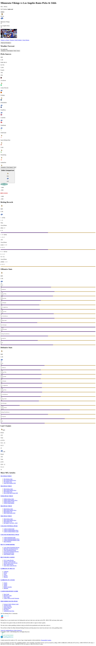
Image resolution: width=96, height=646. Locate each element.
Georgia (5, 575)
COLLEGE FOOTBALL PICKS (9, 526)
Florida (5, 572)
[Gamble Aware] (48, 634)
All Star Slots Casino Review (10, 563)
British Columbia (8, 587)
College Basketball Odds (9, 537)
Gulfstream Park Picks (9, 611)
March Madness (7, 541)
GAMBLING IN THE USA (8, 568)
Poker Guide (7, 597)
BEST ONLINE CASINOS (8, 557)
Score (18, 50)
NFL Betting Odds (8, 479)
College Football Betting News (11, 530)
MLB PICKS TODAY (6, 506)
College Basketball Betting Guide (12, 540)
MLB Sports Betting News (10, 510)
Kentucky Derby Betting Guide (11, 604)
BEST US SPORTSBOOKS (8, 544)
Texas (5, 574)
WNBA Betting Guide (9, 501)
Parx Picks (6, 609)
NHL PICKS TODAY (6, 516)
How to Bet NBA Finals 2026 (11, 493)
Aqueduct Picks (7, 605)
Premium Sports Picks (9, 553)
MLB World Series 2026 (9, 513)
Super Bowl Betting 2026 (10, 483)
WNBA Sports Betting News (10, 500)
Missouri (6, 577)
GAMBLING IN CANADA (8, 580)
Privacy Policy (13, 630)
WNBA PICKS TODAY (7, 496)
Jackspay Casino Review (9, 561)
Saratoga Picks (7, 608)
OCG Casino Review (9, 560)
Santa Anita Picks (8, 607)
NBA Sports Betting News (10, 490)
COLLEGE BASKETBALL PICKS (10, 534)
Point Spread (9, 50)
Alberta (5, 585)
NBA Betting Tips (8, 491)
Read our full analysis (6, 42)
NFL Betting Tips (8, 481)
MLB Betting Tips (8, 511)
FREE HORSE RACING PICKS (9, 601)
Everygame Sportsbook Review (11, 551)
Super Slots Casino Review (10, 565)
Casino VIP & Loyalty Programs (11, 598)
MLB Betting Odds (8, 509)
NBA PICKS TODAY (6, 486)
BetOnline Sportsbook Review (11, 548)
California (6, 571)
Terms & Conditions (5, 630)
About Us (19, 630)
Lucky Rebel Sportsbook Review (11, 547)
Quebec (5, 584)
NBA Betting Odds (8, 489)
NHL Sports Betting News (10, 520)
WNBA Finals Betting (9, 503)
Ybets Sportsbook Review (10, 550)
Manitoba (6, 588)
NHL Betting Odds (8, 519)
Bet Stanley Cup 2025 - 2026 (10, 523)
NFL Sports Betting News (10, 480)
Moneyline (3, 50)
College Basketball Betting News (11, 539)
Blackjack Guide (8, 595)
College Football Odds (9, 529)
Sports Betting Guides (9, 554)
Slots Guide (6, 594)
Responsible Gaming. (46, 640)
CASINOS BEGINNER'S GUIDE (9, 591)
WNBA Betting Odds (9, 499)
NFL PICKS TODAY (6, 476)
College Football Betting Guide (11, 531)
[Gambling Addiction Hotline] (48, 637)
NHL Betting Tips (8, 521)
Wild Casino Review (8, 564)
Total (15, 50)
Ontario (5, 583)
